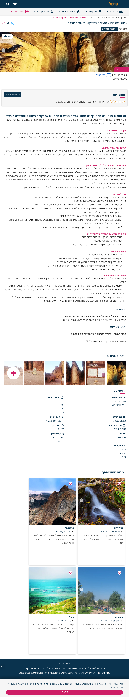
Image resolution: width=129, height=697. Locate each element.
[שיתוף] (7, 23)
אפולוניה (70, 617)
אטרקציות (92, 11)
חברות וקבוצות (42, 11)
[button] (3, 50)
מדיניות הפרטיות (43, 683)
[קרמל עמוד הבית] (108, 4)
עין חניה (119, 617)
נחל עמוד (118, 528)
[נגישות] (2, 666)
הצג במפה (100, 74)
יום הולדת (113, 11)
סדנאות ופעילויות (68, 11)
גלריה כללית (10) (121, 69)
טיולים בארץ (19, 11)
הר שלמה (69, 528)
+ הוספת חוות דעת (109, 28)
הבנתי (64, 692)
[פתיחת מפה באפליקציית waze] (12, 23)
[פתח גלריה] (13, 373)
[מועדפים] (15, 4)
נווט (108, 75)
